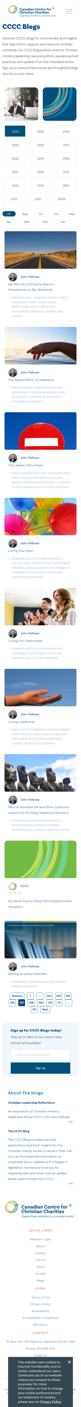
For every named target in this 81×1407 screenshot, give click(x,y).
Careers (40, 1253)
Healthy (53, 297)
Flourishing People (36, 478)
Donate (40, 1273)
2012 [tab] (66, 185)
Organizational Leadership (29, 297)
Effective (40, 473)
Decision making (23, 825)
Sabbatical (37, 311)
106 (12, 1002)
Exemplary (55, 387)
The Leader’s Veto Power (25, 465)
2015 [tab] (66, 172)
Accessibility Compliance (40, 1318)
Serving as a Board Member (27, 974)
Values (42, 572)
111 (59, 1002)
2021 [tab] (66, 145)
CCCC (24, 886)
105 (68, 996)
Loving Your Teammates (25, 641)
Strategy (41, 820)
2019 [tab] (40, 158)
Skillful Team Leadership (51, 487)
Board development (25, 986)
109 (40, 1002)
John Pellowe (29, 277)
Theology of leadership (39, 743)
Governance (20, 982)
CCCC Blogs (21, 26)
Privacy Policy (40, 1304)
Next (45, 1009)
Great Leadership (55, 734)
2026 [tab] (15, 131)
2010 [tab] (37, 199)
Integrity (37, 401)
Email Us (40, 1355)
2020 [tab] (15, 158)
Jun (56, 214)
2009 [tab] (61, 199)
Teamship (18, 558)
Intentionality (21, 392)
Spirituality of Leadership (29, 729)
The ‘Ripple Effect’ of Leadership (31, 380)
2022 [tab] (40, 145)
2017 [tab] (15, 172)
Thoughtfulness (59, 473)
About (40, 1246)
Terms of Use (40, 1297)
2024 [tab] (66, 131)
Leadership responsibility (45, 397)
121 (34, 1009)
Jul (41, 214)
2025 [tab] (40, 131)
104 (58, 996)
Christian (53, 729)
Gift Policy (40, 1325)
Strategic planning (47, 825)
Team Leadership (22, 473)
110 (50, 1002)
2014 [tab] (15, 185)
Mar (27, 222)
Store (40, 1267)
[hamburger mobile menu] (69, 11)
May (72, 214)
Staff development (58, 563)
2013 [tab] (40, 185)
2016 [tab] (40, 172)
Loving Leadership (21, 722)
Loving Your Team (20, 551)
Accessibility (41, 1311)
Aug (25, 214)
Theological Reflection (28, 738)
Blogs (40, 1280)
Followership (21, 401)
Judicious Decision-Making (52, 830)
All (9, 214)
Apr (9, 222)
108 (31, 1002)
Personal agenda (44, 392)
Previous (17, 996)
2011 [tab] (14, 199)
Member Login (40, 1239)
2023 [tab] (15, 145)
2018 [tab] (66, 158)
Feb (45, 222)
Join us (41, 1260)
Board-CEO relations (42, 302)
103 (49, 996)
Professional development (30, 307)
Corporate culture (24, 572)
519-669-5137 (45, 1348)
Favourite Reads (22, 830)
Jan (63, 222)
